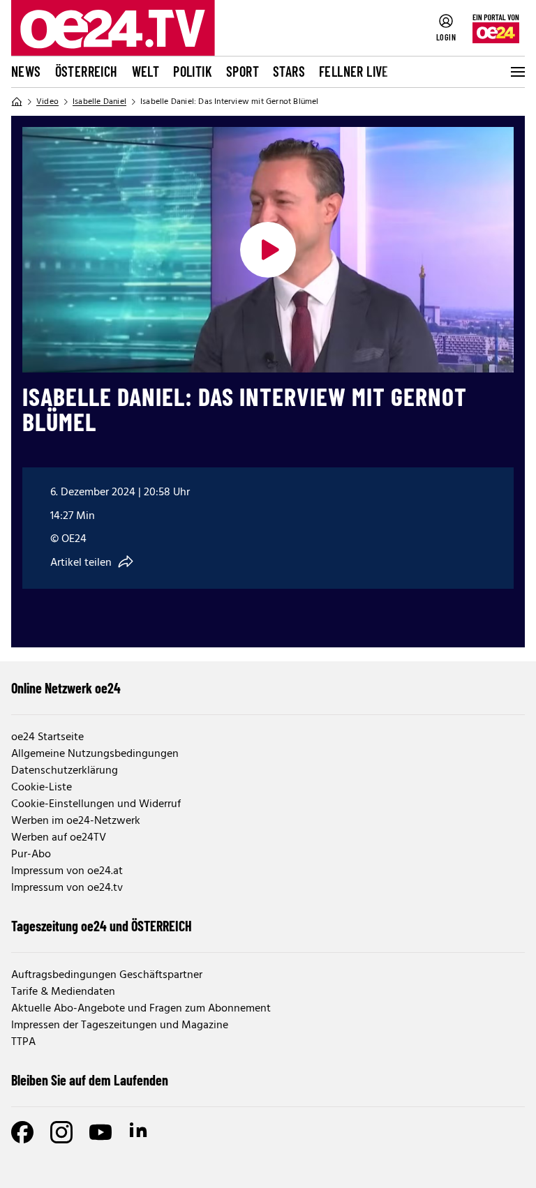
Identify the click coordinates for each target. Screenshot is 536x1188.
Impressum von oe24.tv (67, 888)
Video (47, 101)
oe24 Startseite (47, 737)
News (26, 71)
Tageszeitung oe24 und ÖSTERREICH (101, 925)
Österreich (86, 71)
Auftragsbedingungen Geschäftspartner (106, 975)
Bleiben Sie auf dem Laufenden (89, 1080)
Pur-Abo (31, 854)
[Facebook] (22, 1132)
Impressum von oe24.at (67, 871)
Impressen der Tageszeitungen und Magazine (119, 1025)
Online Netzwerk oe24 (66, 687)
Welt (146, 71)
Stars (289, 71)
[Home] (16, 101)
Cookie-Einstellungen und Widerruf (96, 804)
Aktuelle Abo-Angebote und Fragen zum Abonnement (141, 1009)
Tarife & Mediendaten (63, 992)
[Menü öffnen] (516, 72)
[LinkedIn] (139, 1132)
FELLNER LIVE (354, 71)
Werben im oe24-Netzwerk (75, 821)
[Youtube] (100, 1132)
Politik (192, 71)
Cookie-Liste (41, 788)
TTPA (23, 1042)
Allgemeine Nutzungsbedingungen (95, 754)
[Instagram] (61, 1132)
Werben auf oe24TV (58, 838)
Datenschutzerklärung (64, 771)
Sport (242, 71)
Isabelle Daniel (99, 101)
